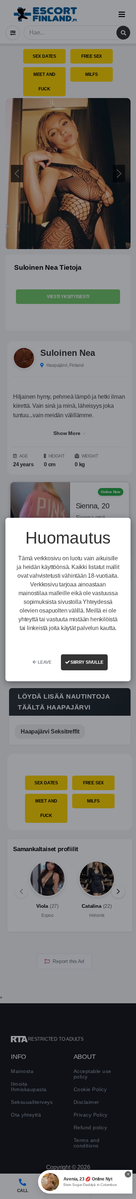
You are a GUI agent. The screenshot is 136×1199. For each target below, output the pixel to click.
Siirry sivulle (86, 662)
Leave (44, 662)
